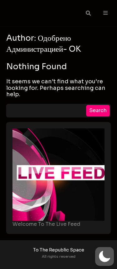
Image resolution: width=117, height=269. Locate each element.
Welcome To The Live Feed (46, 224)
